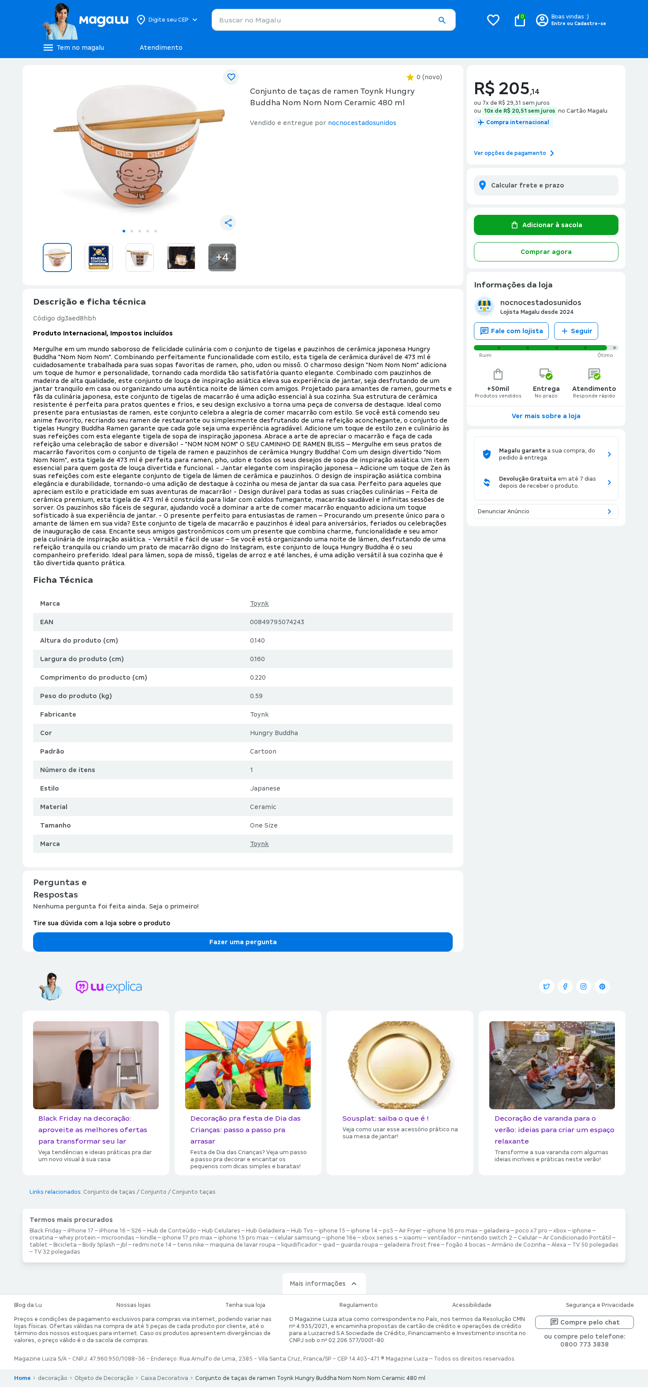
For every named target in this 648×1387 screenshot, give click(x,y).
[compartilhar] (228, 223)
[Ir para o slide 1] (124, 231)
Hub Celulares (221, 1231)
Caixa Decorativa (164, 1378)
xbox (559, 1231)
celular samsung (297, 1238)
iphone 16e (341, 1238)
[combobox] (334, 20)
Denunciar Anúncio (503, 511)
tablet (39, 1245)
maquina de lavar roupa (243, 1245)
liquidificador (299, 1245)
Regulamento (358, 1305)
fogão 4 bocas (466, 1245)
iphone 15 (332, 1231)
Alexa (558, 1245)
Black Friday (46, 1231)
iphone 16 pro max (452, 1231)
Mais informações (318, 1283)
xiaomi (412, 1238)
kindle (148, 1238)
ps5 (388, 1231)
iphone (581, 1231)
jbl (124, 1245)
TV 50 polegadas (595, 1245)
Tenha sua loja (245, 1305)
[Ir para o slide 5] (155, 231)
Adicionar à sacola (552, 224)
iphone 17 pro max (187, 1238)
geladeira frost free (412, 1245)
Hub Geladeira (265, 1231)
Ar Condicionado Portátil (577, 1238)
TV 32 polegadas (57, 1252)
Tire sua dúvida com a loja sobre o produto (101, 923)
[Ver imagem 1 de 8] (140, 148)
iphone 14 (364, 1231)
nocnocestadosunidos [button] (362, 122)
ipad (329, 1245)
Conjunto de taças (109, 1192)
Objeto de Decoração (104, 1378)
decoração (52, 1378)
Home (22, 1378)
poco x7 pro (531, 1231)
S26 (136, 1231)
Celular (527, 1238)
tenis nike (190, 1245)
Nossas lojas (133, 1305)
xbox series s (380, 1238)
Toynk (259, 603)
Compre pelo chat (590, 1322)
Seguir (581, 331)
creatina (41, 1238)
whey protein (77, 1238)
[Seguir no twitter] (546, 986)
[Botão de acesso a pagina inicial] (85, 20)
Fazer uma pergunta (243, 942)
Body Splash (98, 1245)
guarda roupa (359, 1245)
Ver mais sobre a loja (546, 415)
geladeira (497, 1231)
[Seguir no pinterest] (602, 986)
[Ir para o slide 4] (147, 231)
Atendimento (161, 47)
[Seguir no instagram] (583, 986)
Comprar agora (546, 251)
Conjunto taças (194, 1192)
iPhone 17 (80, 1231)
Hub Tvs (302, 1231)
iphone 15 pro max (243, 1238)
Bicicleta (65, 1245)
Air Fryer (410, 1231)
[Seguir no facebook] (565, 986)
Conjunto (154, 1192)
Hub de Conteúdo (171, 1231)
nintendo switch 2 (487, 1238)
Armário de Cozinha (519, 1245)
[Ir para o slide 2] (131, 231)
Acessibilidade (472, 1305)
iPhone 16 (112, 1231)
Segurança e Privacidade (600, 1305)
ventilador (442, 1238)
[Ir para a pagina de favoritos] (493, 19)
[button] (441, 20)
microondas (117, 1238)
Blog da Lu (28, 1305)
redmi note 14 (152, 1245)
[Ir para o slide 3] (139, 231)
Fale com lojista (517, 331)
